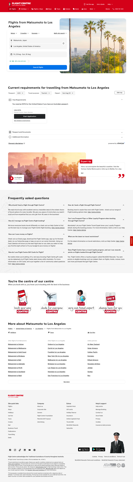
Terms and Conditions (14, 464)
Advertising (40, 422)
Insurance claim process (103, 425)
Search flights (38, 67)
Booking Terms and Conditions (36, 470)
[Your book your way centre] (22, 302)
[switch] (27, 62)
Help (109, 4)
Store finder (99, 415)
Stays (50, 9)
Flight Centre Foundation (45, 415)
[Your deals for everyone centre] (51, 302)
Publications (12, 431)
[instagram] (15, 450)
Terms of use (121, 456)
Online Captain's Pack (73, 419)
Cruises (67, 9)
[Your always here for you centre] (110, 302)
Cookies (98, 422)
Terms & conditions (110, 456)
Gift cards (69, 409)
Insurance (69, 415)
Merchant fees (49, 468)
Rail (9, 425)
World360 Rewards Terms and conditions (87, 460)
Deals (77, 9)
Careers (39, 412)
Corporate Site (41, 409)
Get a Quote (100, 4)
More (91, 9)
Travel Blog (11, 434)
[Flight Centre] (16, 396)
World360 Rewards (72, 425)
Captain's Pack (71, 406)
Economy (34, 33)
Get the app (90, 4)
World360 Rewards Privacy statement (113, 460)
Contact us (99, 412)
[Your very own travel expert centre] (81, 302)
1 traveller (23, 33)
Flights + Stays (38, 9)
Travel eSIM (70, 422)
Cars (85, 9)
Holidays (24, 9)
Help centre (99, 406)
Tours (58, 9)
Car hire (10, 415)
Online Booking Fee (41, 467)
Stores (108, 9)
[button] (66, 382)
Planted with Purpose (44, 419)
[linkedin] (25, 450)
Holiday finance (71, 412)
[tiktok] (20, 450)
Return (13, 33)
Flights (14, 9)
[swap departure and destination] (63, 43)
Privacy (98, 419)
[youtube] (30, 450)
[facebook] (10, 450)
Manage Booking (101, 409)
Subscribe (69, 428)
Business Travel (13, 428)
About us (40, 406)
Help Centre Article (58, 228)
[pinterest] (34, 450)
